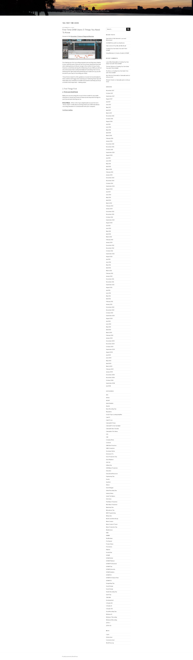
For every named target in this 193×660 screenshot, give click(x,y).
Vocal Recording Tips (111, 611)
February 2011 (109, 301)
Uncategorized (109, 600)
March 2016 (109, 135)
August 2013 (109, 222)
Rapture (108, 549)
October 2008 (109, 380)
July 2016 (108, 124)
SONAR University (110, 569)
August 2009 (109, 352)
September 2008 (110, 383)
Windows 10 (109, 614)
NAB (107, 532)
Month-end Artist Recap (112, 518)
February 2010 (109, 335)
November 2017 (110, 90)
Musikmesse (109, 530)
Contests (108, 442)
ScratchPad (109, 552)
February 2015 (109, 172)
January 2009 (109, 372)
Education (108, 470)
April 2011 (108, 298)
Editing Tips (109, 465)
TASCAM (108, 597)
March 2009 (109, 366)
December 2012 (110, 245)
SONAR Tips (109, 566)
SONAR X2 (109, 575)
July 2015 (108, 158)
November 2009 (110, 343)
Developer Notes (110, 451)
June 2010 (108, 324)
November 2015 (110, 146)
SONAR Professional (111, 563)
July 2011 (108, 290)
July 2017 (108, 101)
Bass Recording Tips (111, 409)
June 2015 (108, 161)
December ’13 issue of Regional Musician (82, 36)
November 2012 (110, 248)
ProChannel (109, 541)
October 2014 (109, 183)
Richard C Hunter (110, 80)
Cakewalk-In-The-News (112, 431)
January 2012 (109, 276)
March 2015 (109, 169)
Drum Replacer (110, 459)
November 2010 (110, 310)
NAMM (108, 535)
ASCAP (108, 400)
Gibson (108, 484)
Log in (107, 634)
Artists (108, 397)
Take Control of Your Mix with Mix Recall (116, 45)
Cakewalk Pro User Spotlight (113, 425)
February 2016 (109, 138)
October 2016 (109, 118)
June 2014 (108, 194)
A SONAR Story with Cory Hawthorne (115, 43)
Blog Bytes (109, 411)
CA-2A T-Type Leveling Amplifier (114, 414)
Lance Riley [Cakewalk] (112, 62)
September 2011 (110, 284)
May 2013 (108, 231)
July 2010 (108, 321)
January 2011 (109, 304)
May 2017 (108, 107)
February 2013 (109, 239)
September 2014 (110, 186)
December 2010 (110, 307)
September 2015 (110, 152)
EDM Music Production (112, 468)
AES (107, 394)
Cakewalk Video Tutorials (112, 428)
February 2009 (109, 369)
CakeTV (108, 417)
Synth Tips (108, 594)
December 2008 (110, 374)
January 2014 (109, 208)
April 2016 (108, 132)
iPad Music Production (111, 501)
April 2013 (108, 234)
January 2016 (109, 141)
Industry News (109, 493)
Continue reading (67, 110)
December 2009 (110, 341)
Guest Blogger (109, 487)
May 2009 (108, 360)
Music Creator (109, 521)
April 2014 (108, 200)
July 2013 (108, 225)
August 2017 (109, 99)
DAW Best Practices (111, 445)
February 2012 (109, 273)
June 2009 (108, 357)
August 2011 (109, 287)
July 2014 (108, 191)
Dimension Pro (110, 454)
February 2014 (109, 206)
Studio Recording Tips (111, 591)
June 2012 (108, 262)
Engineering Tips (110, 476)
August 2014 (109, 189)
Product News (109, 544)
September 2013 (110, 220)
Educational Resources (112, 473)
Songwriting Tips (110, 583)
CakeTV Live (109, 420)
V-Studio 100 (109, 603)
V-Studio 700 (109, 608)
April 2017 (108, 110)
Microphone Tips (110, 510)
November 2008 (110, 377)
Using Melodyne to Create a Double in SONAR (117, 53)
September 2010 (110, 315)
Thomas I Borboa (110, 66)
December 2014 (110, 177)
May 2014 (108, 197)
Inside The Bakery (110, 496)
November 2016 (110, 115)
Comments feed (110, 640)
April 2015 (108, 166)
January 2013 (109, 242)
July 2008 (108, 386)
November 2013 (110, 214)
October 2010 (109, 312)
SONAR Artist (109, 558)
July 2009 (108, 355)
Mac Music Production (111, 504)
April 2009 (108, 363)
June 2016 (108, 127)
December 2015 (110, 144)
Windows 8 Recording (111, 620)
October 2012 (109, 251)
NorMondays (109, 538)
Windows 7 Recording (111, 617)
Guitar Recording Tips (111, 490)
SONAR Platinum (110, 560)
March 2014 (109, 203)
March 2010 (109, 332)
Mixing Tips (109, 515)
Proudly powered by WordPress (70, 656)
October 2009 (109, 346)
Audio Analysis (109, 403)
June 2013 (108, 228)
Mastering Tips (110, 507)
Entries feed (109, 637)
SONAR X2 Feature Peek (112, 577)
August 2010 (109, 318)
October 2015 (109, 149)
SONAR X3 (109, 580)
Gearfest (108, 482)
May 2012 (108, 265)
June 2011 (108, 293)
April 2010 (108, 329)
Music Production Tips (111, 527)
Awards (108, 406)
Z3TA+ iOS (108, 625)
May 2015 (108, 163)
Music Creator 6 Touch (111, 524)
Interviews (108, 499)
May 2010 (108, 327)
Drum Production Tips (111, 456)
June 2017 (108, 104)
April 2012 (108, 267)
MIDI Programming (111, 513)
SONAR (108, 555)
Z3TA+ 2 (108, 622)
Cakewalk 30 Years (111, 423)
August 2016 (109, 121)
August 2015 (109, 155)
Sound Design (109, 586)
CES (107, 434)
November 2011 (110, 282)
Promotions (109, 546)
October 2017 (109, 93)
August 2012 (109, 256)
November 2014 (110, 180)
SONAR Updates (110, 572)
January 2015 (109, 175)
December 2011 (110, 279)
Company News (110, 439)
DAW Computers (110, 448)
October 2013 (109, 217)
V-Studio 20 (109, 605)
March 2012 (109, 270)
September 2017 (110, 96)
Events (108, 479)
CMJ (107, 437)
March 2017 (109, 113)
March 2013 (109, 236)
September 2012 (110, 253)
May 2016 (108, 130)
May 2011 (108, 296)
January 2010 (109, 338)
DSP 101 (108, 462)
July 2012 (108, 259)
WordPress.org (110, 643)
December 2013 (110, 211)
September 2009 (110, 349)
